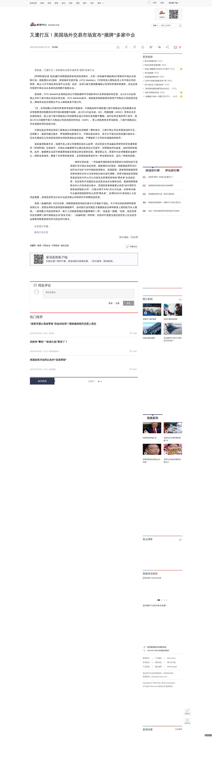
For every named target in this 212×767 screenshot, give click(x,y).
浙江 (95, 746)
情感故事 (97, 603)
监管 (95, 498)
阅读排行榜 (153, 170)
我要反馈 (133, 247)
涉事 (92, 409)
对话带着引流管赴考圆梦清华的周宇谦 (101, 752)
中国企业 (46, 245)
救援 (96, 392)
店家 (102, 463)
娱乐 (63, 3)
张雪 (95, 426)
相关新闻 (42, 381)
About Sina (171, 658)
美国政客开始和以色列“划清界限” (161, 185)
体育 (49, 3)
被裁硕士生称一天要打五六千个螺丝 (159, 96)
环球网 (55, 47)
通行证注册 (171, 662)
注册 (162, 3)
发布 (129, 303)
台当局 (100, 426)
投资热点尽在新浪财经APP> (42, 404)
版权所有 (169, 686)
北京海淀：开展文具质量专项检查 (99, 487)
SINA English (172, 667)
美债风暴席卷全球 (152, 77)
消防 (92, 392)
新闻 (42, 3)
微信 (159, 47)
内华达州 (97, 515)
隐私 (95, 728)
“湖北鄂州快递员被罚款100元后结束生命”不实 (162, 89)
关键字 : (33, 245)
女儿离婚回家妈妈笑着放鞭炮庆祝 (99, 592)
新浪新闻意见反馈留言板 (156, 647)
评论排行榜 (172, 170)
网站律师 (158, 667)
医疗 (99, 640)
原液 (96, 409)
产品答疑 (146, 667)
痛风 (101, 692)
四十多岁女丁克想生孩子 (154, 85)
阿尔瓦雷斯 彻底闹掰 (153, 65)
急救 (95, 640)
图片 (85, 3)
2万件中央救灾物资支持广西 (155, 81)
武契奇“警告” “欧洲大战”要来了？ (161, 177)
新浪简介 (146, 658)
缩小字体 (126, 47)
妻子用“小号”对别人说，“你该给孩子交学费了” (106, 646)
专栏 (92, 3)
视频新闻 (152, 417)
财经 (56, 3)
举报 (118, 47)
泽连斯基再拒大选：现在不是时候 (161, 194)
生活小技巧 (95, 463)
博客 (78, 3)
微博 (150, 47)
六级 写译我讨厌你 (152, 92)
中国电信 (56, 245)
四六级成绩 (149, 73)
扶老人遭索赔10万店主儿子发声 (157, 69)
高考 (95, 763)
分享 (167, 47)
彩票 (95, 551)
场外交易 (65, 245)
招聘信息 (158, 662)
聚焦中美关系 (41, 232)
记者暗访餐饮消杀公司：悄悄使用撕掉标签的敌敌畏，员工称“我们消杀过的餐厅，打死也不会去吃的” (106, 401)
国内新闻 (51, 25)
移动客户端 (173, 3)
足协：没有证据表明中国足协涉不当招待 (163, 211)
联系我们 (146, 662)
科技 (70, 3)
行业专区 (178, 729)
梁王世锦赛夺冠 (151, 61)
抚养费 (96, 657)
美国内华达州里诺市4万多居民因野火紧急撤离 (106, 504)
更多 (99, 3)
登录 (111, 303)
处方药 (96, 692)
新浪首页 (33, 3)
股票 (39, 245)
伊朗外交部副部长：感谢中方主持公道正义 (164, 202)
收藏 (142, 47)
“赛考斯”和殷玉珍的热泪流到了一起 (100, 469)
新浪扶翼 (148, 729)
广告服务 (158, 658)
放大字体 (134, 47)
